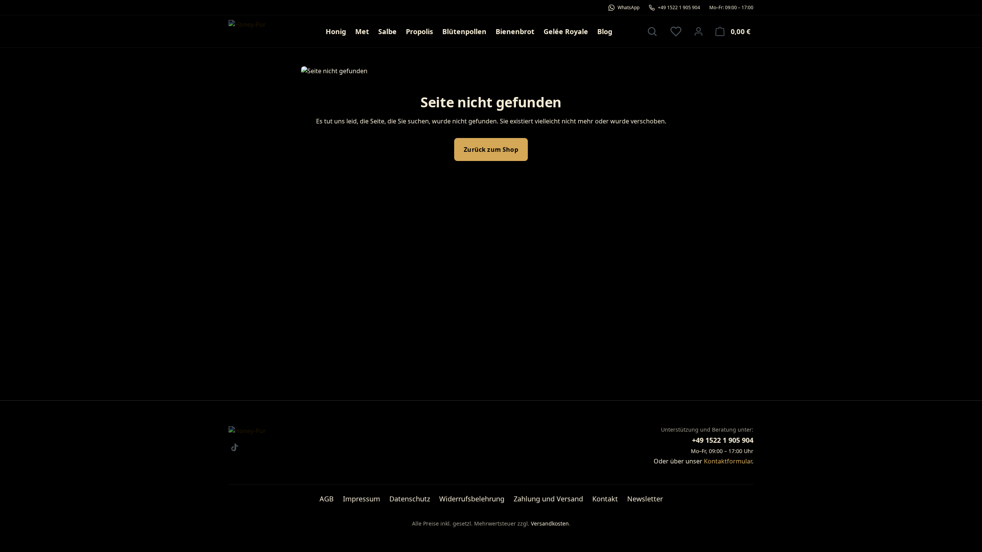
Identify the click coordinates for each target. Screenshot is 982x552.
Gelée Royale (566, 31)
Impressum (361, 498)
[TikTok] (234, 447)
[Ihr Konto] (698, 31)
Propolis (419, 31)
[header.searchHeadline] (652, 31)
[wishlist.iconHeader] (676, 31)
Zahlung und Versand (548, 498)
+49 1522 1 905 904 (722, 440)
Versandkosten (550, 523)
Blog (604, 31)
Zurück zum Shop (491, 149)
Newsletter (645, 498)
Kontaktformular (728, 461)
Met (362, 31)
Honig (336, 31)
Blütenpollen (464, 31)
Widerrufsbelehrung (471, 498)
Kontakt (605, 498)
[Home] (262, 31)
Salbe (387, 31)
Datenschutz (409, 498)
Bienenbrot (515, 31)
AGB (327, 498)
